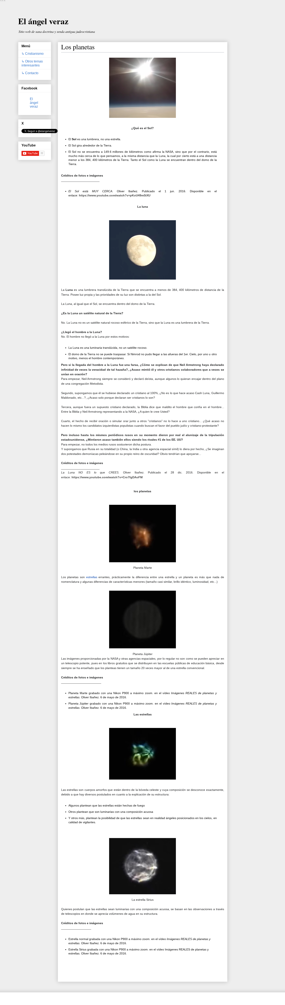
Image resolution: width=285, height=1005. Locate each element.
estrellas (92, 577)
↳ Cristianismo (32, 53)
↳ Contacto (29, 73)
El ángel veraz (43, 21)
